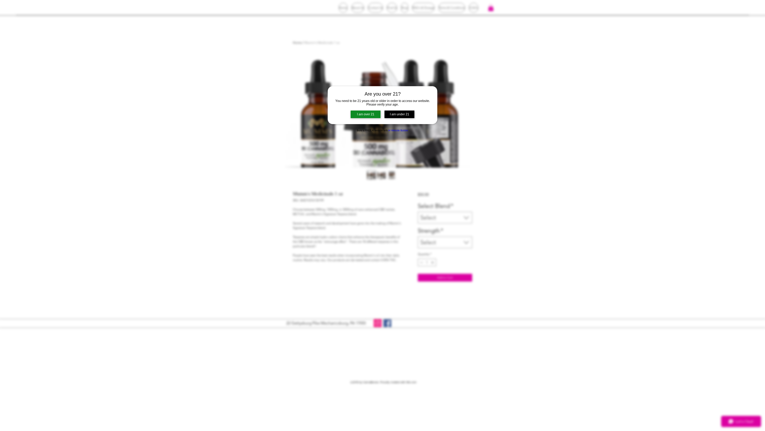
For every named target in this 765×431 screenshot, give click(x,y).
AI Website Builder (398, 130)
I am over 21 (365, 114)
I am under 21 (399, 114)
